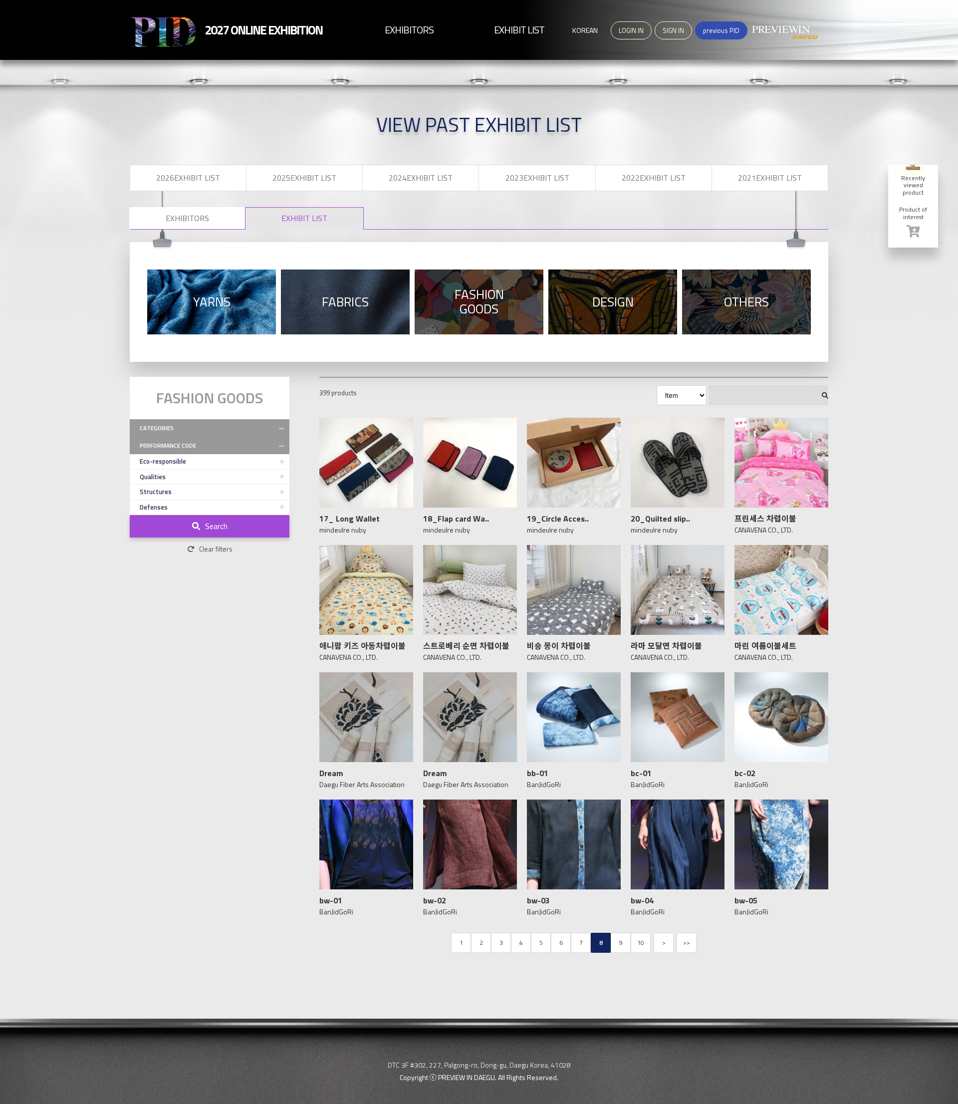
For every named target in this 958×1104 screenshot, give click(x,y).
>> (686, 942)
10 (640, 942)
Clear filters (216, 549)
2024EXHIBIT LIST (421, 178)
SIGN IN (673, 30)
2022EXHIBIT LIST (654, 178)
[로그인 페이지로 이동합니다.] (913, 231)
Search (216, 526)
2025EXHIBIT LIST (304, 178)
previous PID (721, 30)
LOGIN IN (631, 30)
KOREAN (585, 30)
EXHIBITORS (187, 218)
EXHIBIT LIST (304, 218)
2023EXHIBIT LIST (537, 178)
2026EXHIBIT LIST (188, 178)
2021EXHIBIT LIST (770, 178)
